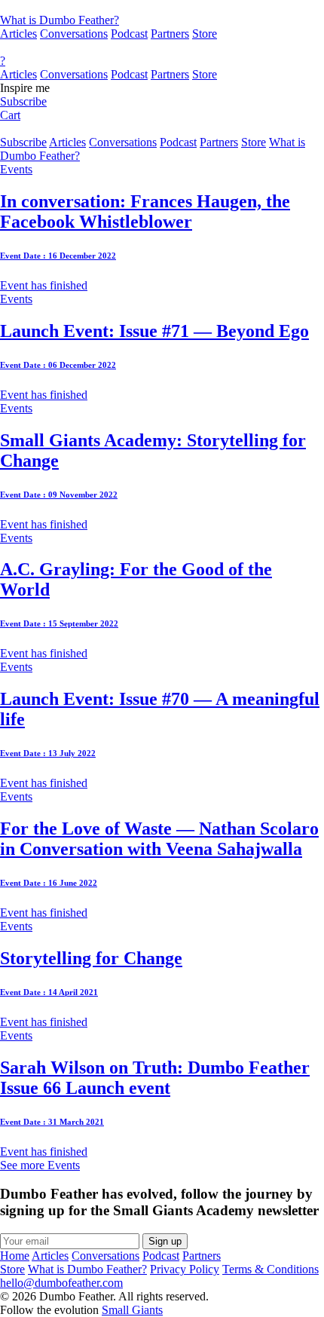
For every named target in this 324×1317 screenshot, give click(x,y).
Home (14, 1255)
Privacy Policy (184, 1269)
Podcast (129, 33)
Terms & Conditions (270, 1269)
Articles (18, 33)
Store (204, 33)
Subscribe (23, 101)
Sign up (165, 1241)
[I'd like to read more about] (162, 7)
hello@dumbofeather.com (61, 1282)
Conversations (74, 33)
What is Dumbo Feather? (59, 20)
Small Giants (132, 1309)
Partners (170, 33)
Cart (10, 115)
